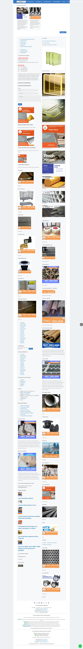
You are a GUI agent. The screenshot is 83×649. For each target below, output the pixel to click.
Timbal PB (22, 45)
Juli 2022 (22, 330)
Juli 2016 (22, 336)
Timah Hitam (23, 42)
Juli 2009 (22, 340)
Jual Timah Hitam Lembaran (25, 498)
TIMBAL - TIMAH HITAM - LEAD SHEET (50, 44)
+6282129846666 (26, 392)
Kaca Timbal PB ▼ (39, 1)
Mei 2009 (22, 341)
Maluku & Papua (27, 626)
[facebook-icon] (34, 603)
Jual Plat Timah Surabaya (25, 411)
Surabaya (22, 379)
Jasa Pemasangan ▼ (57, 1)
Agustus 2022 (23, 328)
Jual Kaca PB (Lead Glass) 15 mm (27, 505)
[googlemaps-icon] (46, 603)
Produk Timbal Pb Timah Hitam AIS (49, 41)
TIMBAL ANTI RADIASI (24, 405)
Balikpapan (22, 382)
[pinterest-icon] (48, 603)
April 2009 (22, 342)
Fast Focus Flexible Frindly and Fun (27, 39)
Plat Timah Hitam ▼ (30, 1)
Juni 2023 (22, 327)
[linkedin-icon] (41, 603)
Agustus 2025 (23, 323)
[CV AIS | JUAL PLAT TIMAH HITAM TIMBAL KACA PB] (21, 2)
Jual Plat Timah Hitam (24, 410)
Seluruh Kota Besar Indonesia (26, 46)
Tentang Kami (74, 1)
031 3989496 (26, 394)
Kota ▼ (68, 1)
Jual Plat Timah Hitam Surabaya (26, 413)
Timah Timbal (23, 43)
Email (36, 90)
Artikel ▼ (64, 1)
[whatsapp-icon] (44, 603)
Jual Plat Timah (23, 40)
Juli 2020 (22, 331)
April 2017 (22, 335)
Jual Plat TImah (23, 408)
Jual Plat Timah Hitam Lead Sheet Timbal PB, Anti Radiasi (22, 27)
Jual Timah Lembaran (24, 407)
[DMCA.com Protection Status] (20, 566)
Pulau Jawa (21, 619)
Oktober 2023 (23, 326)
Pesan (36, 93)
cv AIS (21, 399)
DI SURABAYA (23, 398)
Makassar (22, 384)
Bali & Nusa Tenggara (27, 625)
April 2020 (22, 332)
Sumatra (26, 621)
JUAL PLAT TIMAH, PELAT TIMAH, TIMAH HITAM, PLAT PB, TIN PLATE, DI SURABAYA (29, 548)
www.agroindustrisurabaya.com (44, 611)
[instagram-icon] (37, 603)
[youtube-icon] (39, 603)
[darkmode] (77, 1)
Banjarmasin (22, 381)
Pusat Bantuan (23, 52)
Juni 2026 (22, 322)
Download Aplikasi (24, 51)
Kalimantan (27, 622)
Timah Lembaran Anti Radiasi (26, 415)
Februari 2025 (23, 325)
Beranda (20, 559)
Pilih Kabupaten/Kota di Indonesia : (25, 485)
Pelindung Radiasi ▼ (48, 1)
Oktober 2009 (23, 370)
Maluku (21, 385)
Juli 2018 (22, 365)
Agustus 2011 (23, 337)
